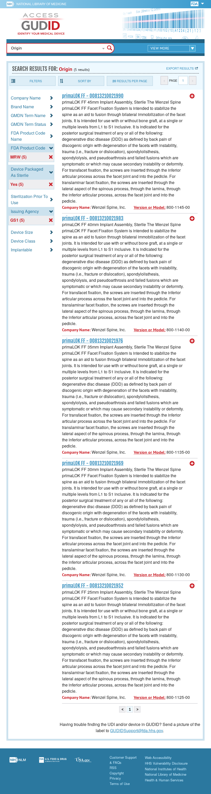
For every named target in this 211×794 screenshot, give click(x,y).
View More (160, 48)
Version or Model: (149, 207)
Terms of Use (120, 783)
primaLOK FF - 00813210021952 (92, 586)
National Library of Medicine (41, 4)
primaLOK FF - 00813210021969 (93, 463)
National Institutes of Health (165, 768)
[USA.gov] (88, 762)
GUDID (41, 23)
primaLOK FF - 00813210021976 (92, 341)
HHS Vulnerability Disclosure (166, 763)
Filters (36, 81)
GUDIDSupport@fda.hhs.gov (136, 730)
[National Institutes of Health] (11, 3)
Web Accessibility (158, 757)
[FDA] (195, 3)
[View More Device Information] (192, 96)
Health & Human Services (164, 780)
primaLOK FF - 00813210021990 (93, 96)
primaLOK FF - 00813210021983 (93, 218)
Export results (180, 68)
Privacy (115, 778)
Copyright (117, 773)
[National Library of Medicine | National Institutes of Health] (17, 762)
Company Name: (76, 207)
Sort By (84, 81)
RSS (113, 767)
